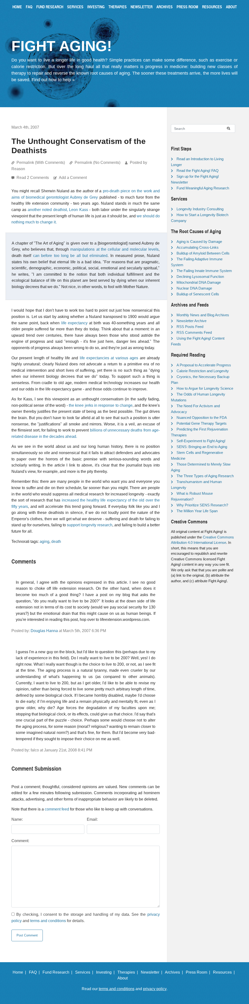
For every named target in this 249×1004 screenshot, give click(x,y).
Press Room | (199, 972)
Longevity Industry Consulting (200, 209)
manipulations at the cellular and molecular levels (114, 249)
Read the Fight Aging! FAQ (198, 170)
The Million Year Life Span (197, 511)
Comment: (20, 841)
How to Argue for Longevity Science (205, 388)
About (231, 6)
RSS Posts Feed (190, 327)
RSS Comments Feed (194, 332)
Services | (85, 972)
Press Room (187, 6)
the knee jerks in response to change (101, 405)
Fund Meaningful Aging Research (203, 188)
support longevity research (89, 525)
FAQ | (35, 972)
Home (17, 6)
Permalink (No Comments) (97, 162)
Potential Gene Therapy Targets (202, 423)
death (56, 541)
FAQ (29, 6)
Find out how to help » (53, 79)
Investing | (106, 972)
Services (75, 6)
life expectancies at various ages (109, 358)
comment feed (57, 809)
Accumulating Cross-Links (198, 247)
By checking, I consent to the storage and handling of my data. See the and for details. (85, 917)
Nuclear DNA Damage (194, 288)
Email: (92, 819)
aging (44, 541)
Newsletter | (152, 972)
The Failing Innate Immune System (204, 271)
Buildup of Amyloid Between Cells (203, 253)
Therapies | (128, 972)
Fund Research (49, 6)
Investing (96, 6)
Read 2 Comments (33, 178)
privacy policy (155, 989)
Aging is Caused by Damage (199, 241)
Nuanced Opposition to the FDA (202, 417)
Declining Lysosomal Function (200, 276)
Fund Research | (58, 972)
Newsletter (141, 6)
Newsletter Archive (191, 321)
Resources (212, 6)
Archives (164, 6)
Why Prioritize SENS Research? (202, 505)
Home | (20, 972)
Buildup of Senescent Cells (198, 294)
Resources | (225, 972)
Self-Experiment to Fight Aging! (201, 441)
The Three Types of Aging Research (205, 476)
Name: (17, 819)
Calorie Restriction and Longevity (203, 371)
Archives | (175, 972)
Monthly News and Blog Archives (203, 315)
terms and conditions (48, 921)
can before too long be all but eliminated (70, 256)
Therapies (117, 6)
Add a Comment (73, 178)
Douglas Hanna (44, 631)
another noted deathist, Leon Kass (58, 210)
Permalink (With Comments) (41, 162)
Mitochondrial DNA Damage (199, 282)
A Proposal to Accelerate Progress (204, 365)
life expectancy (74, 323)
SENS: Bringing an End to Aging (202, 447)
